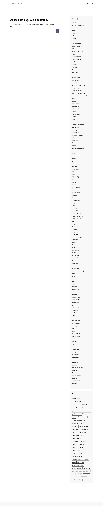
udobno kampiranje (87, 474)
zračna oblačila (77, 480)
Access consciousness (78, 25)
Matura (74, 182)
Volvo (73, 360)
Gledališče (74, 101)
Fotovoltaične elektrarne (78, 85)
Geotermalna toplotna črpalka (80, 96)
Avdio (73, 30)
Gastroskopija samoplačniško (79, 93)
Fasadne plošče (76, 77)
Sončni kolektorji (76, 299)
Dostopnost (75, 64)
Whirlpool (74, 373)
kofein (84, 420)
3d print (74, 22)
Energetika (75, 72)
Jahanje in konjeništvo (78, 124)
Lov (73, 171)
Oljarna (73, 221)
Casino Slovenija (76, 46)
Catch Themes (37, 504)
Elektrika (74, 69)
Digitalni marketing (77, 59)
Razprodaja (75, 263)
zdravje (77, 477)
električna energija (78, 408)
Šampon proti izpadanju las (79, 271)
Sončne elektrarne (77, 297)
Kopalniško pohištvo (77, 151)
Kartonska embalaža (77, 135)
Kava (73, 137)
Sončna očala (75, 294)
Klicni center (75, 143)
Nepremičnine (75, 211)
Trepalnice (74, 341)
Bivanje (74, 38)
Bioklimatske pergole (77, 36)
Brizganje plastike (76, 43)
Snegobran (74, 286)
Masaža (74, 179)
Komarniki (74, 145)
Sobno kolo (74, 292)
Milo (73, 190)
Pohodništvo (75, 247)
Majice (73, 174)
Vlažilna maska (75, 357)
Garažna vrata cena (77, 90)
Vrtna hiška (75, 362)
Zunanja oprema (76, 386)
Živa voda (74, 378)
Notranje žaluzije (76, 218)
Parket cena (75, 234)
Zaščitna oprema (76, 375)
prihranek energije (78, 453)
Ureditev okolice (76, 349)
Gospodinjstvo (75, 106)
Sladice (74, 284)
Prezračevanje (76, 255)
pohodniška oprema (78, 447)
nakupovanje (85, 429)
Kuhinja (74, 158)
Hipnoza (74, 111)
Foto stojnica (75, 83)
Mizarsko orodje (76, 192)
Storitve (74, 313)
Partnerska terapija (77, 237)
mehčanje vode (83, 426)
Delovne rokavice (76, 56)
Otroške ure (75, 229)
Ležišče (74, 164)
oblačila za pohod (77, 435)
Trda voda (74, 339)
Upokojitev (74, 346)
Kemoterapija (75, 140)
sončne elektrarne (77, 465)
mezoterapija (76, 429)
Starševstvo (75, 310)
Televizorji (74, 326)
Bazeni (73, 33)
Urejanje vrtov (75, 352)
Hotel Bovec (75, 117)
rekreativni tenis (77, 456)
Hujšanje (74, 119)
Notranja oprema (76, 213)
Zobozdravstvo (76, 383)
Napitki (73, 205)
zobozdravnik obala (84, 477)
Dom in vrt (74, 62)
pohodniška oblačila (78, 444)
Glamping (74, 98)
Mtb (73, 198)
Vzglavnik (74, 370)
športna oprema (77, 398)
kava (74, 420)
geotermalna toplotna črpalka (81, 414)
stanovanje (86, 468)
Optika (73, 226)
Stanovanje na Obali (77, 307)
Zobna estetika (76, 380)
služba (74, 462)
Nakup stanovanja (76, 203)
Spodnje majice (76, 302)
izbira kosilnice (76, 417)
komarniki (84, 423)
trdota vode (86, 471)
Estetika (74, 75)
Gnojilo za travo (76, 103)
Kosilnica (74, 153)
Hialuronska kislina (77, 109)
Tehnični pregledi (76, 320)
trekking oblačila (77, 474)
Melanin (74, 184)
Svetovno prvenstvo (77, 318)
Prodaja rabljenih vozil (77, 258)
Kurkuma (74, 161)
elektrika (84, 405)
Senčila (73, 273)
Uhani (73, 344)
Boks (73, 41)
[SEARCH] (92, 4)
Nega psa (74, 208)
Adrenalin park (75, 28)
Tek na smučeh (76, 323)
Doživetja (74, 67)
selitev (87, 459)
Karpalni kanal (75, 132)
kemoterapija (79, 420)
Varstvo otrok (75, 354)
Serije (73, 276)
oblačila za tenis (77, 438)
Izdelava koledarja (76, 122)
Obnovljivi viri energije (79, 441)
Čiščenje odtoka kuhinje (78, 51)
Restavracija (75, 265)
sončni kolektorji (77, 468)
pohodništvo (76, 450)
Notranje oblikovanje (77, 216)
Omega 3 (74, 224)
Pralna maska (75, 250)
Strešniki (74, 315)
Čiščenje (74, 49)
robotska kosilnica (77, 459)
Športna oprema (76, 305)
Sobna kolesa (75, 289)
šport (84, 480)
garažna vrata (76, 411)
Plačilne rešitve (76, 242)
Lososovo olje (75, 169)
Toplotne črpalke (76, 336)
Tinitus (73, 331)
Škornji (73, 281)
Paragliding (75, 232)
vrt (73, 477)
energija (87, 408)
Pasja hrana (75, 239)
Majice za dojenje (76, 177)
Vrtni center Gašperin (77, 367)
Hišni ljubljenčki (76, 114)
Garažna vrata (75, 88)
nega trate (83, 432)
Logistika (74, 166)
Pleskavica (74, 245)
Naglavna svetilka (76, 200)
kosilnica (75, 426)
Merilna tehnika (76, 187)
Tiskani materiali (76, 333)
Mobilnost (74, 195)
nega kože (75, 432)
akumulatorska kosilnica (79, 401)
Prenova (74, 252)
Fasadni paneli (75, 80)
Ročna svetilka (76, 268)
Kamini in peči (75, 127)
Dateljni (74, 54)
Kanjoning (74, 130)
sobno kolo (80, 462)
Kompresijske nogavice (78, 148)
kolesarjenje (76, 423)
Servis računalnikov (77, 279)
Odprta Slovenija (16, 4)
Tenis (73, 328)
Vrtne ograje (75, 365)
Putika (73, 260)
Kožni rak (74, 156)
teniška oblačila (77, 471)
